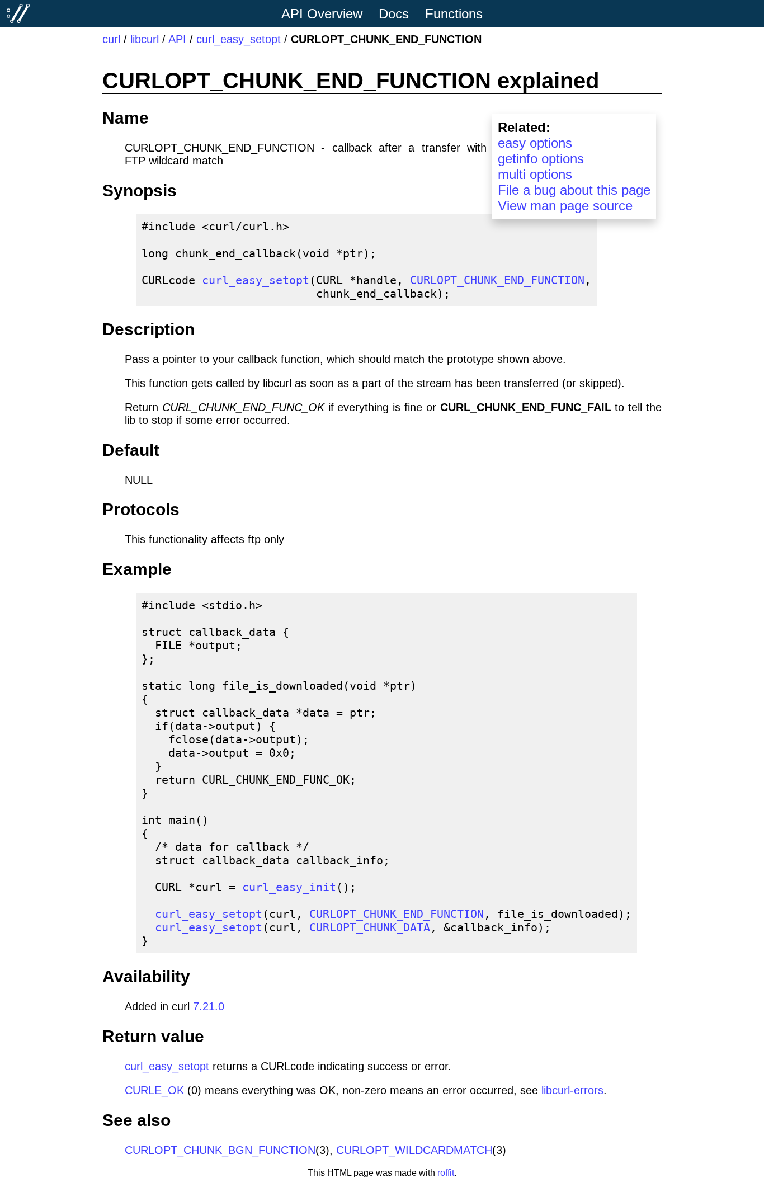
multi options (535, 174)
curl (111, 39)
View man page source (565, 205)
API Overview (321, 13)
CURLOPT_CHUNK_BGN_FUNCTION (220, 1150)
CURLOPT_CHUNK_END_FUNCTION (497, 280)
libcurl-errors (572, 1090)
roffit (445, 1172)
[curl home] (18, 13)
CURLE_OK (154, 1090)
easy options (535, 142)
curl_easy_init (289, 887)
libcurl (144, 39)
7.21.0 (208, 1006)
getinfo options (541, 158)
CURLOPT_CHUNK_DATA (369, 927)
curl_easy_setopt (238, 39)
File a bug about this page (574, 189)
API (177, 39)
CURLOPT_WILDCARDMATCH (414, 1150)
